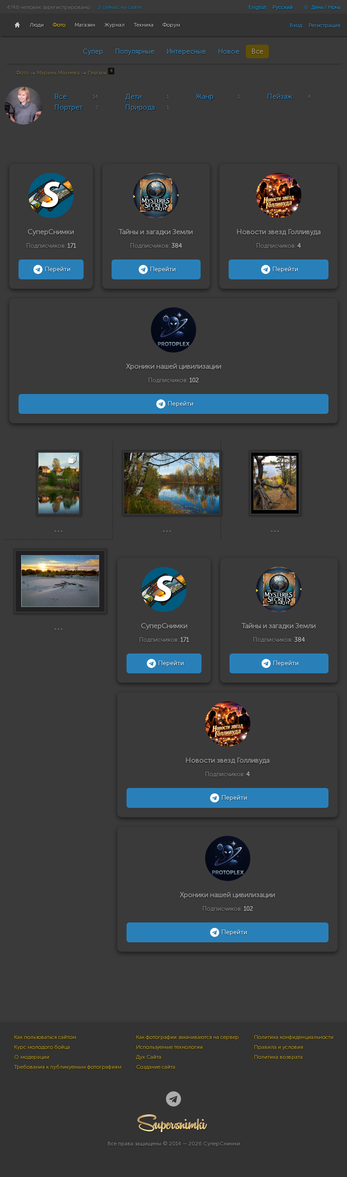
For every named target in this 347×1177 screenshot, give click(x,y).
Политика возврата (278, 1057)
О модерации (31, 1057)
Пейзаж (100, 73)
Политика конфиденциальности (293, 1037)
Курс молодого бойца (42, 1047)
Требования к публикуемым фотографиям (68, 1067)
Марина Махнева (58, 73)
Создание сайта (155, 1067)
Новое (228, 51)
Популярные (135, 51)
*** (58, 532)
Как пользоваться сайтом (45, 1037)
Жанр (205, 96)
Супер (93, 51)
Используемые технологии (169, 1047)
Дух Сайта (148, 1057)
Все (257, 51)
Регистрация (324, 25)
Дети (133, 96)
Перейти (57, 269)
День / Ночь (325, 7)
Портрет (68, 107)
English (258, 7)
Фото (22, 73)
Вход (296, 25)
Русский (282, 7)
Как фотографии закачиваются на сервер (187, 1037)
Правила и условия (278, 1047)
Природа (140, 107)
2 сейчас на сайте (119, 7)
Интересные (186, 51)
